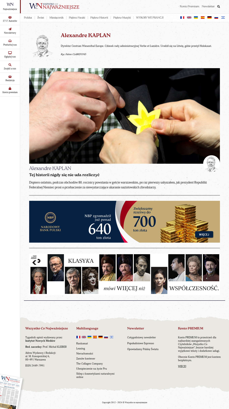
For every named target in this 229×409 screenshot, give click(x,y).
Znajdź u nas (10, 68)
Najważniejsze (10, 9)
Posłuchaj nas (10, 44)
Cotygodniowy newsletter (141, 337)
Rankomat (82, 343)
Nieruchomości (84, 353)
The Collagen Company (89, 363)
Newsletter (208, 6)
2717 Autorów (10, 20)
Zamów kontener (85, 358)
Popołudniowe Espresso (140, 343)
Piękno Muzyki (122, 17)
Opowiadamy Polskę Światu (142, 349)
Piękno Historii (99, 17)
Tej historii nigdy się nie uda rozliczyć (64, 175)
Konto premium (10, 92)
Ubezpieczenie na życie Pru (91, 368)
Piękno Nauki (77, 17)
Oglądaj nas (10, 56)
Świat (40, 17)
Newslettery (10, 32)
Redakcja (10, 80)
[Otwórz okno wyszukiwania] (218, 7)
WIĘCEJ (182, 366)
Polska (28, 17)
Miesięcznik (56, 17)
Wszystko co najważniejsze (136, 402)
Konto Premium (189, 6)
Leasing (80, 348)
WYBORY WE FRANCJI (149, 17)
